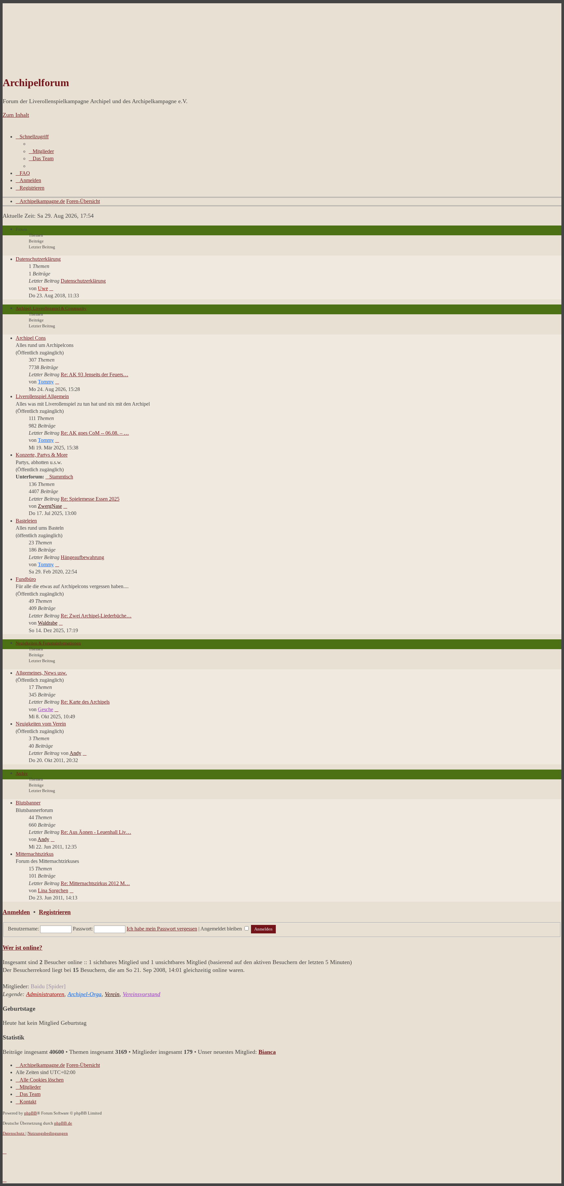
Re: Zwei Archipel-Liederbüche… (96, 615)
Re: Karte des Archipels (85, 702)
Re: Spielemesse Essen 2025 (90, 499)
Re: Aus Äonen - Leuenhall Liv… (96, 832)
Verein (112, 994)
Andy (75, 753)
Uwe (43, 288)
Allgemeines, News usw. (41, 673)
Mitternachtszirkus (35, 854)
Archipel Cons (31, 338)
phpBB (30, 1113)
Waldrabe (47, 623)
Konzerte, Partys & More (42, 455)
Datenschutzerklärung (38, 259)
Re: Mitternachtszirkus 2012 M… (95, 883)
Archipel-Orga (85, 994)
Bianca (267, 1052)
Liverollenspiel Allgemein (42, 396)
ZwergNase (50, 506)
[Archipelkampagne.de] (34, 62)
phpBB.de (63, 1123)
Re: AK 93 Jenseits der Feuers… (94, 374)
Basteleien (26, 520)
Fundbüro (26, 579)
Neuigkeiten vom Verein (41, 723)
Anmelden (16, 912)
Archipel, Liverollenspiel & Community (51, 308)
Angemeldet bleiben (221, 928)
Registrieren (55, 912)
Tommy (46, 381)
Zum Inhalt (16, 115)
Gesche (45, 709)
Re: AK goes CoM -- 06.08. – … (95, 433)
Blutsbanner (28, 802)
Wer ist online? (22, 947)
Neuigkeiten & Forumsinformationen (48, 643)
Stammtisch (61, 476)
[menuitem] (41, 151)
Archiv (22, 773)
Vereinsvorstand (141, 994)
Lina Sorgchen (53, 890)
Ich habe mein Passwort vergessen (162, 928)
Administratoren (45, 994)
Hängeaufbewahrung (82, 557)
